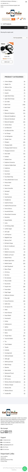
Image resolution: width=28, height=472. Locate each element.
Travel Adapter (8, 344)
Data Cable (7, 153)
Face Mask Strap (9, 176)
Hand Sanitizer (8, 197)
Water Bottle (8, 370)
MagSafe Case (8, 237)
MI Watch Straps (9, 243)
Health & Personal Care (10, 205)
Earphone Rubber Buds (10, 165)
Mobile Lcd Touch (9, 255)
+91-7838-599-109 (4, 3)
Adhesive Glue (8, 87)
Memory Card (8, 240)
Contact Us (3, 458)
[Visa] (6, 432)
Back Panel (7, 107)
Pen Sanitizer (8, 278)
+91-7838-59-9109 (5, 440)
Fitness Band (8, 182)
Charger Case (8, 139)
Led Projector (8, 234)
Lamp (6, 223)
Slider (6, 309)
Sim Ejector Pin (8, 307)
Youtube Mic (8, 393)
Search (13, 19)
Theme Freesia (18, 467)
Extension (7, 171)
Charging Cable (8, 145)
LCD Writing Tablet (9, 226)
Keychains (7, 217)
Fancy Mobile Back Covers (11, 179)
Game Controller (9, 188)
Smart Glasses (8, 312)
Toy (5, 341)
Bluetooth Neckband (10, 119)
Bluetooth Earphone (9, 113)
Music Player (8, 269)
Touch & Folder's (9, 338)
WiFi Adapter (8, 376)
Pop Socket (7, 283)
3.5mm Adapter (8, 81)
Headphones (8, 200)
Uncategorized (8, 353)
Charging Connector (10, 151)
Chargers (7, 142)
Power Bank (8, 289)
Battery (6, 110)
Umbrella (7, 350)
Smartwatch (8, 318)
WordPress (14, 469)
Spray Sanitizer (8, 330)
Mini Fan (7, 249)
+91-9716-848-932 (5, 442)
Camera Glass (8, 124)
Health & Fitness (9, 203)
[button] (24, 468)
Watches (7, 367)
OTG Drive (7, 272)
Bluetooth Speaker (9, 122)
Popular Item (8, 286)
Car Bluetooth (8, 127)
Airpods (7, 93)
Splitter (6, 327)
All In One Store (5, 449)
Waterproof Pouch (9, 373)
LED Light (7, 231)
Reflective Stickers (9, 295)
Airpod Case (8, 90)
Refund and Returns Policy (7, 459)
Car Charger (8, 133)
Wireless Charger (9, 384)
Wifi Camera (8, 379)
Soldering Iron (8, 324)
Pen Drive (7, 275)
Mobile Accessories (10, 252)
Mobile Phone (8, 257)
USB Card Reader (9, 356)
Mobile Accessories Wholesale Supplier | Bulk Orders (10, 6)
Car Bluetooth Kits (9, 130)
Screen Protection (9, 301)
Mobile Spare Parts (9, 260)
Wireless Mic (8, 387)
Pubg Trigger (8, 292)
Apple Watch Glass (9, 96)
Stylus (6, 332)
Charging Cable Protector (11, 148)
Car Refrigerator (9, 136)
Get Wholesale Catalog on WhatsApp (8, 1)
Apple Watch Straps (9, 99)
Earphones (7, 168)
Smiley (6, 321)
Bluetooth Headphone (10, 116)
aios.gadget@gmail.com (7, 444)
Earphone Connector (10, 162)
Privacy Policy (4, 461)
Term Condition (4, 456)
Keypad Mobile (8, 220)
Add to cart (7, 62)
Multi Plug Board (9, 266)
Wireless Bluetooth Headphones (13, 382)
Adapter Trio (8, 84)
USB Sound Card (9, 361)
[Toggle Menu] (25, 27)
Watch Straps (8, 364)
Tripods (6, 347)
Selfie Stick (7, 304)
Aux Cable (7, 101)
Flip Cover (7, 185)
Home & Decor (8, 208)
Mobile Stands (8, 263)
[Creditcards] (10, 432)
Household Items (9, 211)
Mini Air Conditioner (10, 246)
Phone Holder (8, 280)
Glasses (7, 194)
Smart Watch (8, 315)
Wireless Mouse (9, 390)
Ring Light (7, 298)
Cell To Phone (5, 447)
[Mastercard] (2, 432)
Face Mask (7, 174)
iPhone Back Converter (10, 214)
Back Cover (7, 104)
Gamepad (7, 191)
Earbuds (7, 156)
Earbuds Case (8, 159)
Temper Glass (8, 335)
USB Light (7, 359)
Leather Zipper (8, 228)
